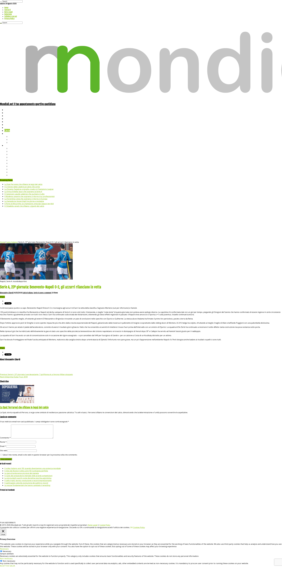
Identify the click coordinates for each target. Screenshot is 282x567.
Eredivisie (13, 166)
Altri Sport (9, 115)
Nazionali (8, 118)
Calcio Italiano (12, 242)
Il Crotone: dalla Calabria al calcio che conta (22, 187)
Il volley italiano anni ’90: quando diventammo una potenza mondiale (32, 468)
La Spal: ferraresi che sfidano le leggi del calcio (23, 184)
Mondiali (8, 121)
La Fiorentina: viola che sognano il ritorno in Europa (25, 199)
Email (3, 446)
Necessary (7, 551)
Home (6, 7)
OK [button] (131, 527)
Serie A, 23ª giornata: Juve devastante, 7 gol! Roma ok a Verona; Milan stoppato (36, 374)
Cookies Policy (139, 527)
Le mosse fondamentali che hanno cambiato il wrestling (27, 485)
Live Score (9, 133)
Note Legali (8, 12)
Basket (12, 142)
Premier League (16, 154)
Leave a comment (45, 293)
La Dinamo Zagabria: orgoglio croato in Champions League (28, 189)
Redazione (8, 14)
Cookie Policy (104, 525)
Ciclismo (8, 112)
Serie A (12, 148)
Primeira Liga (15, 169)
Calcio (7, 130)
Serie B (12, 151)
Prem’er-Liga (15, 172)
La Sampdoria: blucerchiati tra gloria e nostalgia (24, 201)
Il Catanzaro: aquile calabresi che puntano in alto (24, 194)
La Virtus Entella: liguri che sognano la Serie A (23, 191)
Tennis (12, 139)
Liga (11, 157)
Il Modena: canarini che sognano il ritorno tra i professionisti (29, 196)
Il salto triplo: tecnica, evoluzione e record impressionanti (27, 480)
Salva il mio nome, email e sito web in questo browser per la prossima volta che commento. (40, 455)
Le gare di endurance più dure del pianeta (21, 473)
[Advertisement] (141, 224)
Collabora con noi (10, 16)
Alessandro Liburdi (7, 293)
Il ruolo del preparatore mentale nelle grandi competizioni (28, 475)
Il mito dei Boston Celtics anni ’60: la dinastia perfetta (26, 471)
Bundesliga (14, 160)
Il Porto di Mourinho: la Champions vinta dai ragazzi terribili (29, 203)
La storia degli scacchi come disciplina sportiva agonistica (27, 478)
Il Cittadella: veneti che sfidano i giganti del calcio (24, 206)
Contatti (7, 10)
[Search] (1, 23)
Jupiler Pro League (17, 175)
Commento (5, 438)
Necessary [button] (4, 549)
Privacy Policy (9, 18)
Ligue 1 (12, 163)
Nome (3, 442)
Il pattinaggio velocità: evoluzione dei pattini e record (26, 483)
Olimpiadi (8, 127)
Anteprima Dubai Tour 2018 (14, 377)
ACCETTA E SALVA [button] (7, 566)
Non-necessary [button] (6, 558)
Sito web (3, 450)
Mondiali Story (11, 124)
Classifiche (9, 145)
